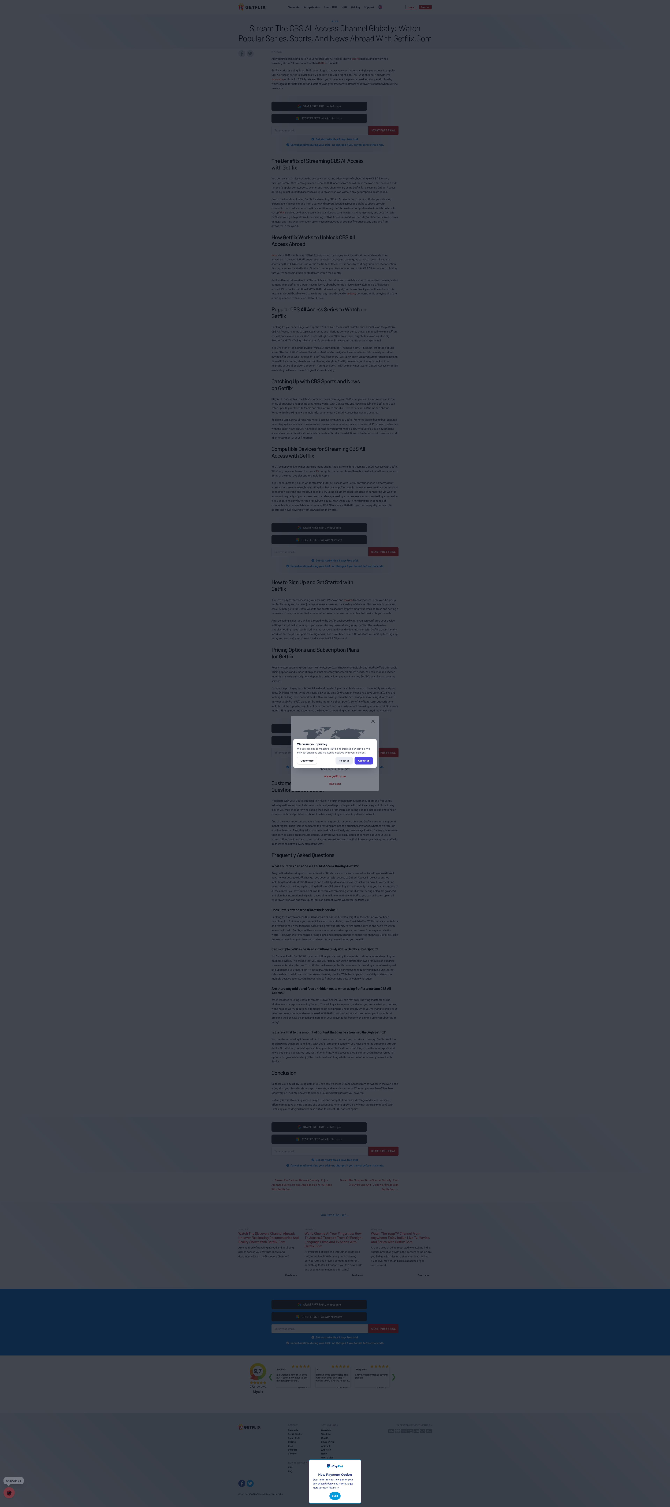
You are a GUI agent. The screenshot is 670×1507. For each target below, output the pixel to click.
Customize (307, 760)
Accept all (364, 760)
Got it (335, 1495)
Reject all (344, 760)
